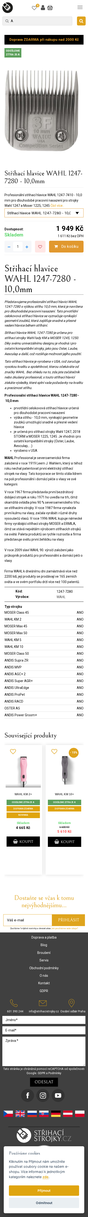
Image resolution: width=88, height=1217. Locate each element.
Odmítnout (44, 1203)
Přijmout (44, 1190)
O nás (44, 975)
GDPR (44, 991)
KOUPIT (26, 841)
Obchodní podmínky (44, 968)
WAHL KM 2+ (23, 794)
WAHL (61, 597)
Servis (44, 960)
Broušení (43, 953)
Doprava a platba (44, 937)
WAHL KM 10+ (64, 794)
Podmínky (54, 1073)
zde (45, 1177)
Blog (44, 945)
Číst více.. (57, 205)
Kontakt (44, 983)
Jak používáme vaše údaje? (64, 928)
